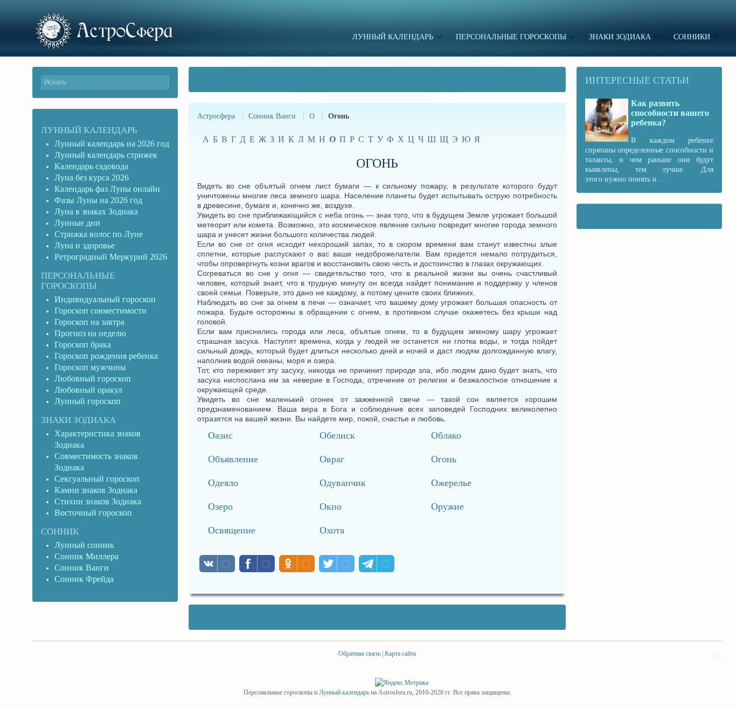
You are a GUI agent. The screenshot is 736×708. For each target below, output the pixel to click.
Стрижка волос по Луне (98, 234)
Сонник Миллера (86, 556)
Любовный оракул (88, 389)
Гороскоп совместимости (100, 310)
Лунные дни (77, 222)
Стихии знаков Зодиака (97, 501)
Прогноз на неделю (90, 333)
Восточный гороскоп (93, 512)
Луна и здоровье (84, 245)
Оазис (220, 435)
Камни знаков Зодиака (95, 490)
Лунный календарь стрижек (105, 154)
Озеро (220, 506)
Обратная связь (359, 653)
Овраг (332, 459)
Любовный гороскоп (92, 378)
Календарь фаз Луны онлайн (107, 188)
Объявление (233, 459)
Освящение (231, 530)
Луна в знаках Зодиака (96, 211)
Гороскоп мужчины (90, 367)
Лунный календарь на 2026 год (111, 143)
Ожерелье (451, 482)
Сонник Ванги (272, 116)
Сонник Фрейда (84, 579)
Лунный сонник (84, 545)
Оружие (447, 506)
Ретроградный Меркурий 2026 (111, 256)
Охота (332, 530)
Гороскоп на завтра (89, 322)
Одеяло (223, 482)
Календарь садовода (91, 166)
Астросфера (216, 116)
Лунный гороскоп (87, 401)
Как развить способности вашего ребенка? (670, 113)
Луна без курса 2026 (91, 177)
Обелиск (337, 435)
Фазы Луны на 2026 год (98, 200)
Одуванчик (343, 482)
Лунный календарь (89, 130)
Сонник (60, 531)
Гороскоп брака (82, 344)
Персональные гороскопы (78, 280)
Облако (446, 435)
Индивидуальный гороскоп (105, 299)
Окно (331, 506)
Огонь (443, 459)
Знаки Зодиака (78, 420)
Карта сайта (400, 653)
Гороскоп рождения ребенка (106, 355)
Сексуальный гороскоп (97, 478)
